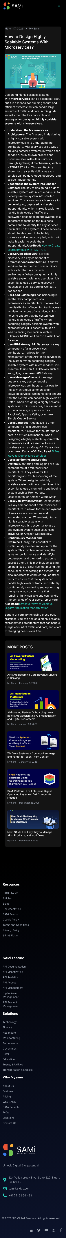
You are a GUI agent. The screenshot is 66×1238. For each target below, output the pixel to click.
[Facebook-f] (61, 1230)
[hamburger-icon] (58, 6)
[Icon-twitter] (39, 1230)
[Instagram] (53, 1230)
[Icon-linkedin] (31, 1230)
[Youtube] (46, 1230)
